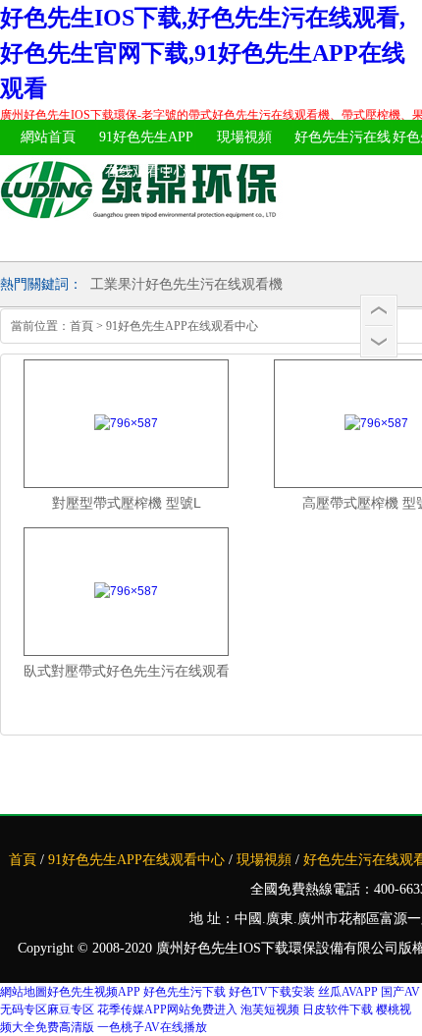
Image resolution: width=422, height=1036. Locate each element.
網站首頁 (48, 137)
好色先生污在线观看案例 (342, 154)
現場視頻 (244, 137)
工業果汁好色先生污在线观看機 (186, 284)
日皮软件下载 (337, 1009)
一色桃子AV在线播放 (152, 1027)
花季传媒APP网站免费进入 (167, 1009)
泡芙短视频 (269, 1009)
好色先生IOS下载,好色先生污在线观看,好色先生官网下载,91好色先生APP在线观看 (202, 53)
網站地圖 (23, 992)
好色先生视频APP (93, 992)
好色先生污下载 (184, 992)
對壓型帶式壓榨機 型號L (126, 503)
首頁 (81, 326)
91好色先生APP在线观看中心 (146, 154)
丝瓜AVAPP (348, 992)
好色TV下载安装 (272, 992)
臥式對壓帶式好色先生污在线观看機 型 (126, 671)
